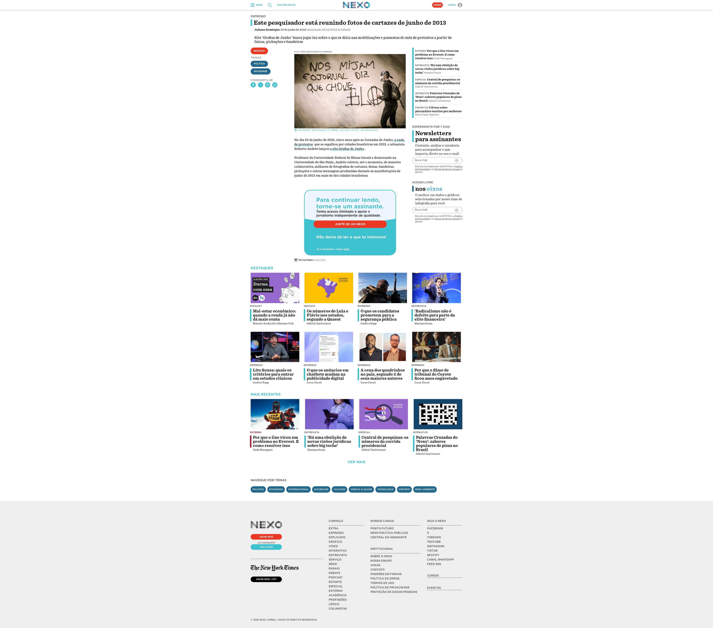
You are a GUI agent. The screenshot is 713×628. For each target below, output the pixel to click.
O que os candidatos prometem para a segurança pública (380, 315)
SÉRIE (333, 564)
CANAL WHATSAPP (440, 559)
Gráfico (309, 306)
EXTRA (333, 528)
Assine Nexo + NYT (266, 579)
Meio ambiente (425, 489)
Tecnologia (385, 489)
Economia (276, 489)
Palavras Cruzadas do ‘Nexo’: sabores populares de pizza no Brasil (438, 97)
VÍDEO (333, 546)
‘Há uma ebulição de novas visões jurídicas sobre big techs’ (437, 69)
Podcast (256, 306)
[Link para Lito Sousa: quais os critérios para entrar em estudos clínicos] (275, 347)
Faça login (266, 547)
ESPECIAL (336, 586)
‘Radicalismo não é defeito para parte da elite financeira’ (434, 315)
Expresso (364, 306)
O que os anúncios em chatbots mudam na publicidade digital (328, 374)
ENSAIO (334, 568)
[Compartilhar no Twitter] (260, 84)
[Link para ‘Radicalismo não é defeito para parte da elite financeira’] (436, 288)
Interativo (422, 93)
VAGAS (375, 565)
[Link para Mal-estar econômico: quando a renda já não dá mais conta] (275, 288)
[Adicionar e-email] (456, 160)
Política (259, 63)
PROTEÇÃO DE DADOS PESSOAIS (393, 591)
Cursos (433, 575)
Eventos (434, 587)
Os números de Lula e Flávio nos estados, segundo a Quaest (327, 315)
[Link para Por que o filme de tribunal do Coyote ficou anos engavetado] (436, 347)
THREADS (434, 537)
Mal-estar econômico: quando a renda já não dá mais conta (274, 315)
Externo (420, 51)
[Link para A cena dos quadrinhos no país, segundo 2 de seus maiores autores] (382, 347)
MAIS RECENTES (286, 5)
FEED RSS (434, 564)
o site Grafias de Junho (347, 149)
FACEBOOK (435, 528)
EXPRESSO (336, 532)
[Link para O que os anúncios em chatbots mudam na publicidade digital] (329, 347)
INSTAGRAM (435, 546)
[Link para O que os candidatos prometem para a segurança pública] (382, 288)
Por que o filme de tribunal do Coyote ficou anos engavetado (436, 374)
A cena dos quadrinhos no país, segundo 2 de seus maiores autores (383, 374)
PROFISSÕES (338, 599)
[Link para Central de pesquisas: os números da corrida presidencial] (383, 414)
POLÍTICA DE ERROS (384, 578)
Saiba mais (319, 260)
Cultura (339, 489)
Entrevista (422, 65)
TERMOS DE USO (382, 583)
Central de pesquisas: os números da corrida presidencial (385, 441)
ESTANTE (335, 581)
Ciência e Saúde (361, 489)
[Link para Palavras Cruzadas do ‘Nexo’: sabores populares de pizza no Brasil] (438, 414)
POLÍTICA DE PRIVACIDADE (390, 587)
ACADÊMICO (337, 595)
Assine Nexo (266, 537)
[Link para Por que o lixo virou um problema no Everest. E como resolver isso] (275, 414)
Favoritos (421, 107)
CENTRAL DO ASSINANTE (388, 537)
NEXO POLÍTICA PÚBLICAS (389, 532)
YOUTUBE (434, 541)
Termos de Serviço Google (447, 169)
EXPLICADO (337, 537)
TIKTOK (432, 550)
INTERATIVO (337, 550)
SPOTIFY (433, 555)
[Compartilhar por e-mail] (267, 84)
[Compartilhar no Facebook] (253, 84)
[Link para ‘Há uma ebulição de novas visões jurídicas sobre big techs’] (329, 414)
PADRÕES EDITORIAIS (386, 574)
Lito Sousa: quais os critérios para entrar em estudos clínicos (273, 374)
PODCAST (336, 577)
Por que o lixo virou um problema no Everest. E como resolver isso (437, 54)
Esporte (404, 489)
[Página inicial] (356, 5)
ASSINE (437, 5)
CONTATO (377, 569)
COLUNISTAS (338, 608)
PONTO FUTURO (382, 528)
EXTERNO (336, 590)
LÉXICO (334, 604)
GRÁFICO (335, 541)
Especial (420, 79)
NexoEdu (259, 51)
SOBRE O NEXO (381, 556)
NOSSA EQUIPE (381, 560)
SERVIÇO (335, 559)
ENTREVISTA (338, 555)
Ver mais (356, 462)
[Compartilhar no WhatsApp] (274, 84)
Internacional (298, 489)
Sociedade (260, 71)
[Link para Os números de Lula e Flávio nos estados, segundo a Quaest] (329, 288)
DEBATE (334, 573)
